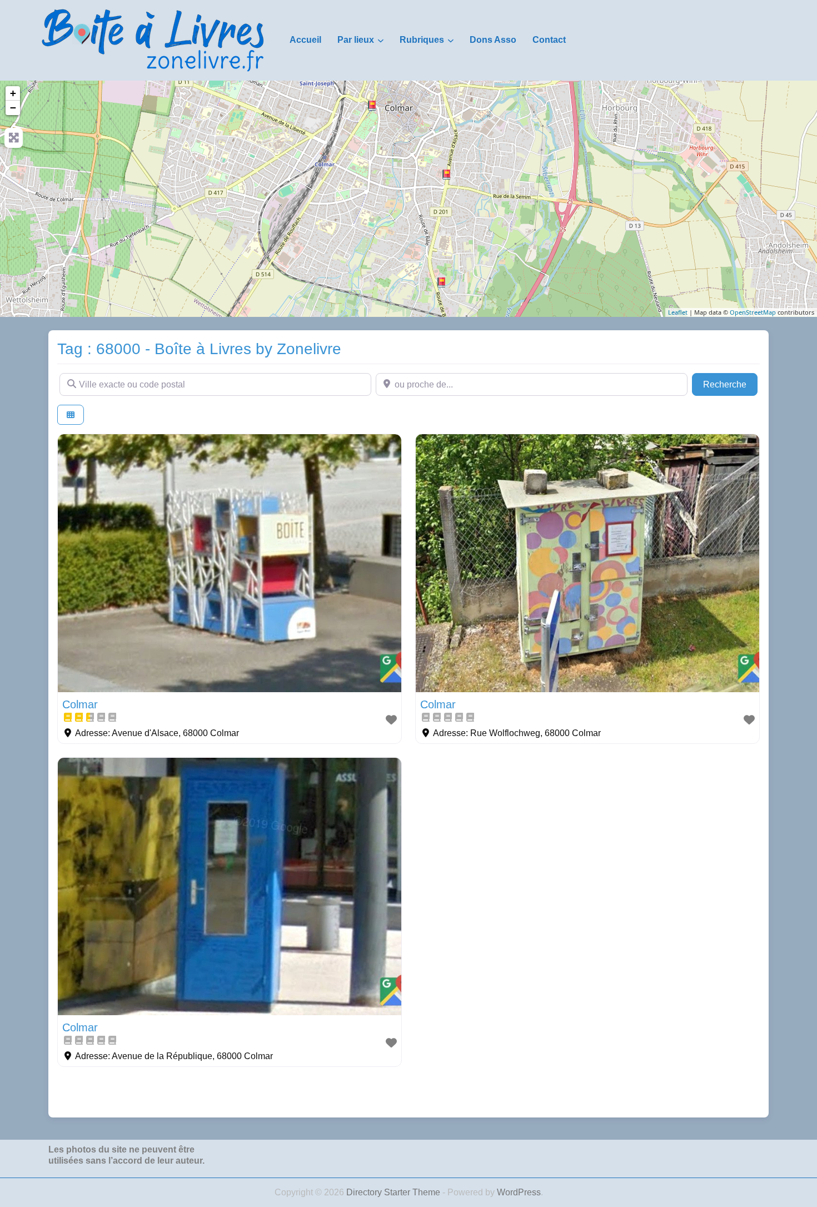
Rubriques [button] (422, 39)
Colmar (80, 704)
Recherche (730, 384)
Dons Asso (493, 39)
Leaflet (678, 312)
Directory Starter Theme (394, 1192)
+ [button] (13, 93)
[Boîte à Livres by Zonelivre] (153, 39)
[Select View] (70, 415)
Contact (549, 39)
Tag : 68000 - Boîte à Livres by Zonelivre (199, 348)
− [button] (13, 107)
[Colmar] (372, 106)
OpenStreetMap (753, 312)
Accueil (305, 39)
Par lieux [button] (355, 39)
